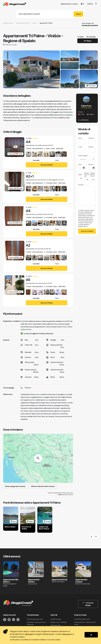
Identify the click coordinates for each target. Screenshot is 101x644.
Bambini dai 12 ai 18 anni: (92, 174)
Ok (91, 635)
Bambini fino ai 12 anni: (86, 174)
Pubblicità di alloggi (55, 619)
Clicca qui (28, 634)
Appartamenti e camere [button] (69, 4)
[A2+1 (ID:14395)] (28, 188)
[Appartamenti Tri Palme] (31, 69)
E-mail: (80, 147)
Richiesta (81, 185)
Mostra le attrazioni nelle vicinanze (43, 486)
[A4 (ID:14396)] (28, 223)
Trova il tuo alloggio (89, 604)
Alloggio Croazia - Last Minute (58, 622)
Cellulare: (91, 147)
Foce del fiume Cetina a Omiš (82, 619)
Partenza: (91, 164)
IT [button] (83, 4)
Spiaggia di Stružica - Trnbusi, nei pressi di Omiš (84, 623)
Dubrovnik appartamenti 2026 (35, 619)
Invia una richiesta (46, 165)
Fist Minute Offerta (55, 625)
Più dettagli (59, 148)
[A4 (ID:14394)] (28, 154)
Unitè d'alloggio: (83, 155)
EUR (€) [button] (90, 4)
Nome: (80, 138)
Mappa (88, 41)
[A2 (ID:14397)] (28, 257)
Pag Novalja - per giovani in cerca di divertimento (36, 623)
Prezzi (57, 160)
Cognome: (91, 138)
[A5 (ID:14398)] (28, 292)
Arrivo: (80, 164)
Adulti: (80, 174)
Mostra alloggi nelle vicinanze (15, 486)
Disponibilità (36, 160)
